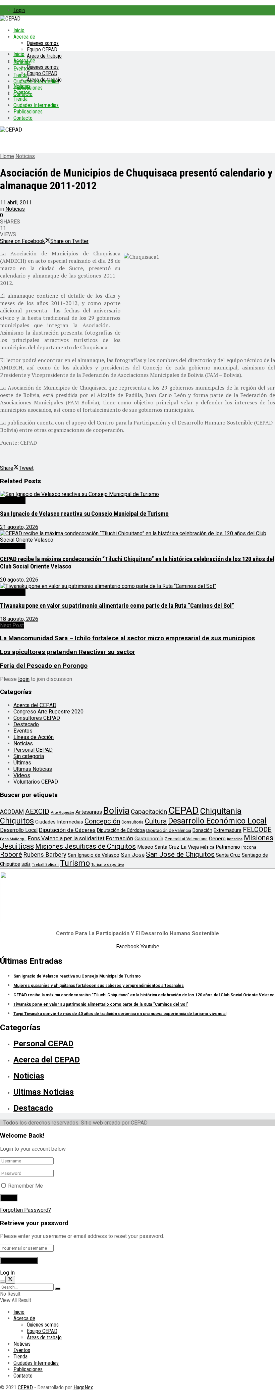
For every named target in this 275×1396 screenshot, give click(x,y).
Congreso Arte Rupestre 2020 (48, 711)
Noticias (22, 86)
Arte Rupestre (62, 812)
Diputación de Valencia (168, 830)
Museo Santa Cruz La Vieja (168, 847)
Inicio (18, 30)
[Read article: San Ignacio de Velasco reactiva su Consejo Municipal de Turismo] (137, 494)
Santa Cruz (228, 855)
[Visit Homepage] (10, 18)
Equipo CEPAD (42, 49)
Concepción (102, 821)
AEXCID (37, 811)
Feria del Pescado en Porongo (44, 665)
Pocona (248, 847)
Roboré (11, 854)
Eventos (21, 92)
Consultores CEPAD (36, 718)
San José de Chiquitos (180, 854)
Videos (21, 775)
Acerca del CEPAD (34, 705)
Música (207, 847)
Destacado (12, 500)
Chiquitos (17, 821)
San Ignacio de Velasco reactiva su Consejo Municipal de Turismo (84, 513)
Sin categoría (28, 756)
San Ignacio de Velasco (93, 855)
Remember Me (25, 1186)
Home (7, 156)
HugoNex (83, 1387)
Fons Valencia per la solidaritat (66, 838)
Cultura (156, 821)
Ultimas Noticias (32, 769)
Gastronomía (148, 839)
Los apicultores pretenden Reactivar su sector (67, 652)
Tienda (20, 75)
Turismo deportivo (107, 864)
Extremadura (227, 830)
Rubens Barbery (44, 854)
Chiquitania (220, 811)
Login (19, 10)
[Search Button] (57, 1289)
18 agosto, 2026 (19, 619)
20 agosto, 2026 (19, 580)
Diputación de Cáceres (67, 830)
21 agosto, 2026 (19, 527)
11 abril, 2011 (16, 202)
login (24, 679)
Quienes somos (43, 43)
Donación (202, 830)
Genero (217, 839)
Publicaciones (28, 111)
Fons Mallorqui (13, 839)
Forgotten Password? (25, 1210)
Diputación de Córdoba (121, 830)
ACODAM (12, 811)
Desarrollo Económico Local (217, 821)
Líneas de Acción (33, 737)
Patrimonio (228, 847)
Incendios (234, 839)
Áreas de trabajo (44, 56)
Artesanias (88, 811)
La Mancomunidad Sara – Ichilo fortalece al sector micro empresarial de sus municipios (127, 638)
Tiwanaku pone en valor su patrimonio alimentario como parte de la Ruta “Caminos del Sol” (117, 605)
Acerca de (24, 37)
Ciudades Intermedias (36, 105)
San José (133, 854)
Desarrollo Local (19, 830)
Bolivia (116, 810)
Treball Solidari (45, 864)
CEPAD (183, 810)
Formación (119, 838)
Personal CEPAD (33, 750)
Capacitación (149, 811)
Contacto (23, 118)
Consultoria (132, 822)
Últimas (22, 762)
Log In (7, 1272)
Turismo (75, 863)
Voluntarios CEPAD (35, 782)
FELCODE (257, 830)
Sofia (26, 864)
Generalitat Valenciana (186, 838)
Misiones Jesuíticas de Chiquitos (85, 846)
